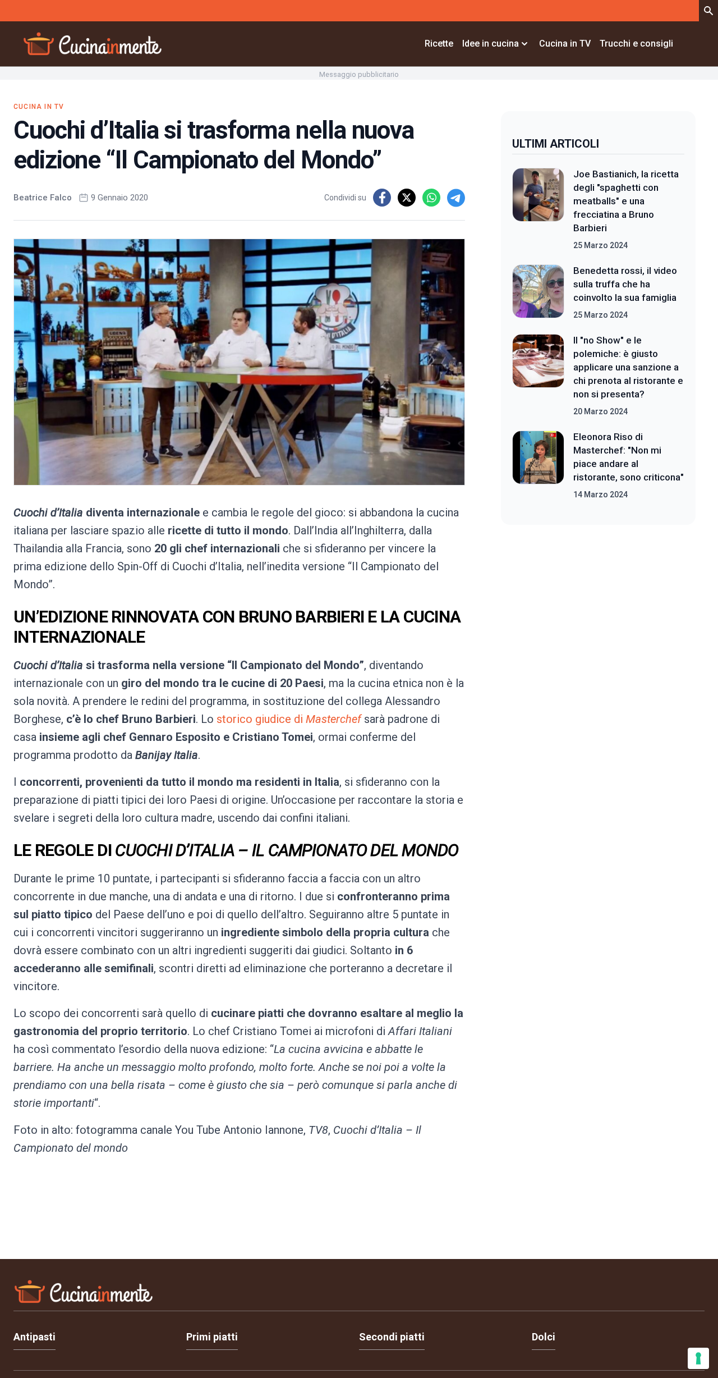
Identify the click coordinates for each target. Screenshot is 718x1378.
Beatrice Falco (42, 198)
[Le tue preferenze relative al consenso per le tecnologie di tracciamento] (698, 1358)
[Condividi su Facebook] (382, 198)
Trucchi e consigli (636, 43)
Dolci (543, 1337)
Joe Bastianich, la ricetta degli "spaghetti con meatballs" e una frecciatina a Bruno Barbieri (626, 201)
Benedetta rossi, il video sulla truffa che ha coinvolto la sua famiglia (625, 284)
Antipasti (34, 1337)
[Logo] (92, 43)
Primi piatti (212, 1337)
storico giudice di (290, 719)
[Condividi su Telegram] (456, 198)
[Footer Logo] (359, 1294)
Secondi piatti (392, 1337)
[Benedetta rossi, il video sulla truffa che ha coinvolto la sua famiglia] (538, 292)
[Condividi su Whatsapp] (431, 198)
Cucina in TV (565, 43)
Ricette (439, 43)
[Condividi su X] (407, 198)
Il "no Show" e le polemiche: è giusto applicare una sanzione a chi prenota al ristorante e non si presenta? (628, 367)
